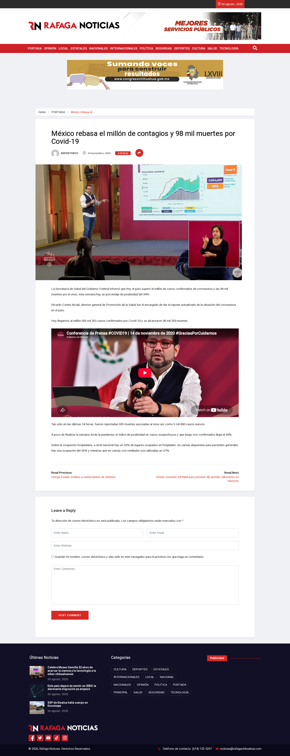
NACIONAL (167, 677)
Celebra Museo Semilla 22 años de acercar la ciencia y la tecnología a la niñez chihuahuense (72, 670)
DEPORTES (182, 48)
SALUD (212, 48)
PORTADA (35, 48)
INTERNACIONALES (123, 48)
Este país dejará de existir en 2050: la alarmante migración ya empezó (72, 687)
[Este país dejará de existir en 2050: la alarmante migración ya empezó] (37, 690)
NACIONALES (98, 48)
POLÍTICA (146, 48)
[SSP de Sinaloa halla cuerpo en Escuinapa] (37, 707)
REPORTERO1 (69, 153)
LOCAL (63, 48)
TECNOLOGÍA (228, 48)
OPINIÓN (50, 48)
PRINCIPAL (121, 692)
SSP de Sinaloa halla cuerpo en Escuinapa (68, 704)
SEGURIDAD (163, 48)
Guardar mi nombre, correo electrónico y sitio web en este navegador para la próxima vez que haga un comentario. (129, 556)
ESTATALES (79, 48)
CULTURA (198, 48)
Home (42, 112)
